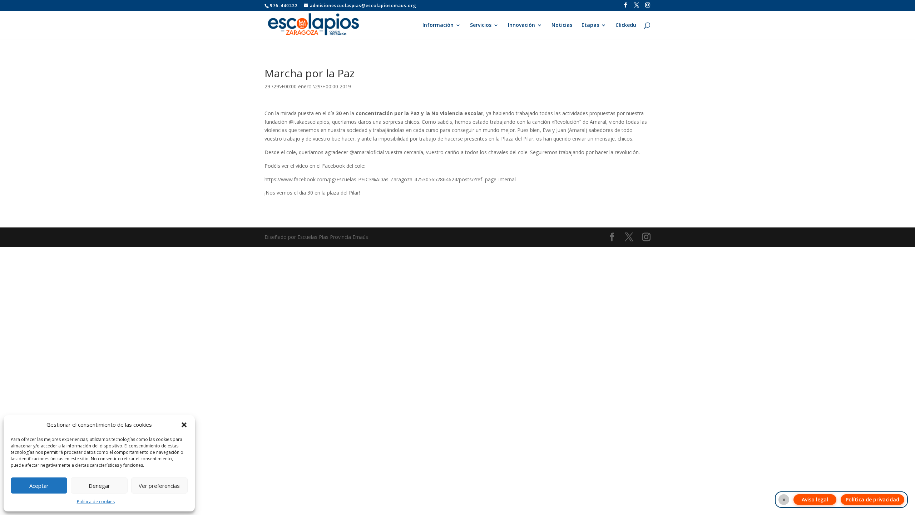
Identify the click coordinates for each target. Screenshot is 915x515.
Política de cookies (96, 502)
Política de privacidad (872, 499)
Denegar (99, 485)
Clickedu (625, 25)
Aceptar (39, 485)
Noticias (562, 25)
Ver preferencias (159, 485)
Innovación (521, 25)
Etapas (590, 25)
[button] (184, 424)
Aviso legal (815, 499)
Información (438, 25)
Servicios (480, 25)
